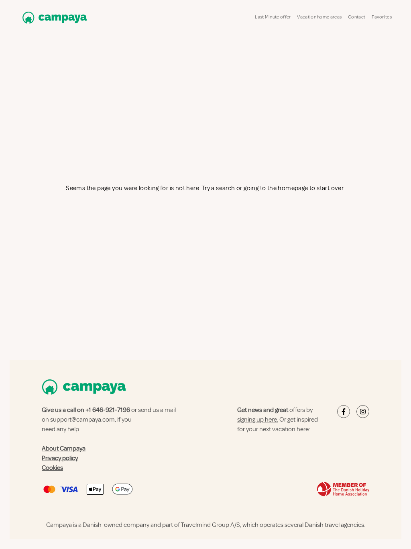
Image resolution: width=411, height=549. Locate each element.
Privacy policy (60, 458)
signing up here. (257, 420)
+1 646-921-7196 (107, 410)
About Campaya (63, 449)
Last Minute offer (273, 17)
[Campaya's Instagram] (362, 411)
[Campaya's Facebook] (343, 411)
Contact (356, 17)
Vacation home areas (319, 17)
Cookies (52, 468)
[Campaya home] (53, 17)
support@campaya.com (82, 420)
